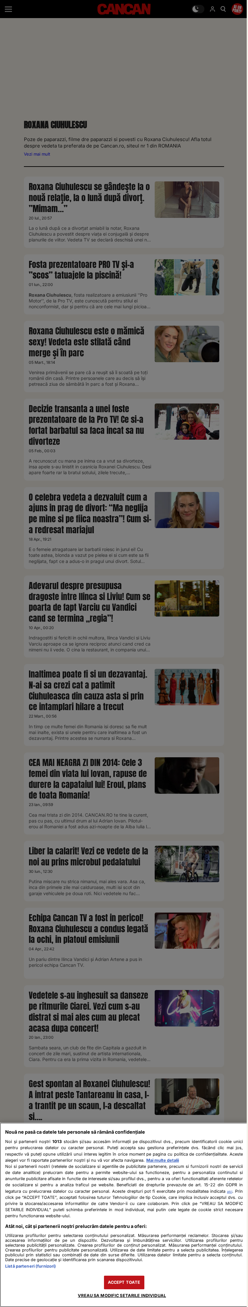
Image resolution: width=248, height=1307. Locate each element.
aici (229, 1191)
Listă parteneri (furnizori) (30, 1266)
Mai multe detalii (162, 1160)
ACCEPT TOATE (124, 1282)
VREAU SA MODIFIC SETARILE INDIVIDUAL (122, 1295)
